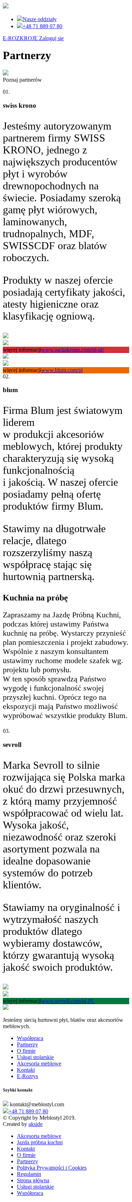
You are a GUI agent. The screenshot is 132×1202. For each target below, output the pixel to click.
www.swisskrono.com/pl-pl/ (72, 350)
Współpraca (30, 1038)
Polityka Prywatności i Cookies (52, 1168)
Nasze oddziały (40, 19)
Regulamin (29, 1174)
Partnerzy (27, 1044)
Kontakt (26, 1070)
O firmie (26, 1051)
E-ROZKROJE (33, 38)
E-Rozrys (27, 1076)
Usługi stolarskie (35, 1057)
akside (36, 1124)
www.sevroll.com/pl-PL (68, 1001)
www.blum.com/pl (62, 370)
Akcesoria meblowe (39, 1063)
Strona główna (33, 1180)
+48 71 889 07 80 (42, 26)
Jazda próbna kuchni (40, 1142)
